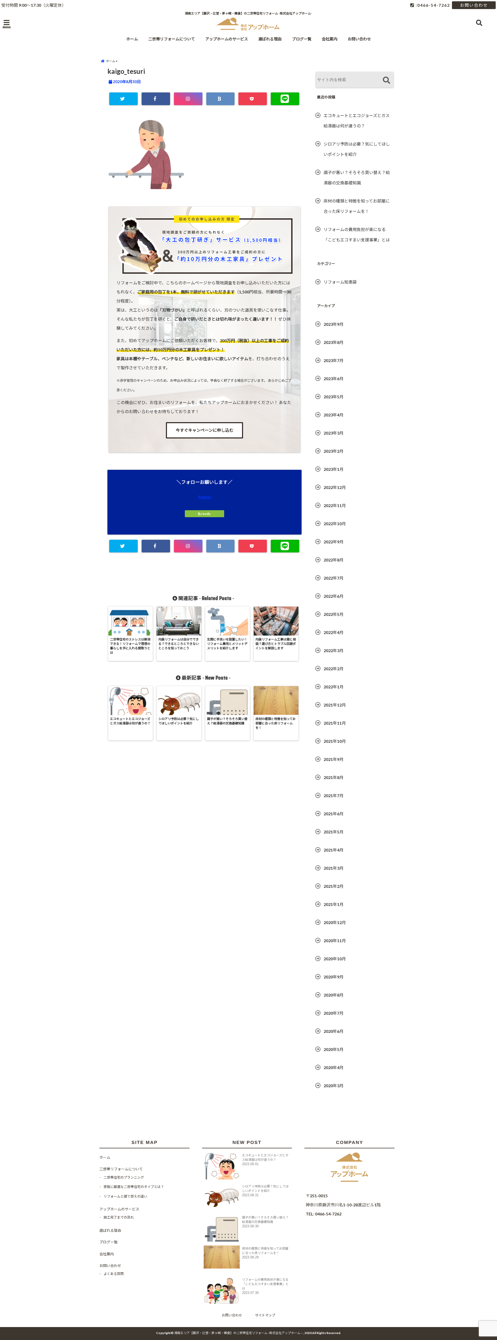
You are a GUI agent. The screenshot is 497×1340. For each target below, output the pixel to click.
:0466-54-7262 (432, 5)
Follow (204, 496)
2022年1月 (333, 686)
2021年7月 (333, 795)
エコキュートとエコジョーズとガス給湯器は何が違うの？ (357, 120)
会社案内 (329, 39)
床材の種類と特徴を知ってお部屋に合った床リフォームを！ (357, 206)
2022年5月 (333, 614)
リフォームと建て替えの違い (125, 1196)
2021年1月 (333, 904)
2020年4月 (333, 1067)
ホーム (132, 39)
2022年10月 (335, 523)
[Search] (386, 80)
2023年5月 (333, 396)
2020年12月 (335, 922)
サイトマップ (265, 1315)
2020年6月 (333, 1031)
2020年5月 (333, 1049)
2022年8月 (333, 559)
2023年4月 (333, 414)
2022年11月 (335, 505)
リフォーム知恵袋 (340, 281)
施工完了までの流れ (119, 1217)
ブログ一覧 (301, 39)
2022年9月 (333, 541)
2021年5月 (333, 831)
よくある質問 (114, 1274)
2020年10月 (335, 958)
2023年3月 (333, 432)
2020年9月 (333, 976)
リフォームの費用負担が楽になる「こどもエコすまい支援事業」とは (357, 234)
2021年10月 (335, 741)
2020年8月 (333, 994)
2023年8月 (333, 342)
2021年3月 (333, 868)
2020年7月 (333, 1013)
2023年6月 (333, 378)
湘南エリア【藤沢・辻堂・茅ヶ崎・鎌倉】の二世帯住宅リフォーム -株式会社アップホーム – (238, 1333)
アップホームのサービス (226, 39)
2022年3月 (333, 650)
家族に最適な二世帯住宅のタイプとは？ (134, 1187)
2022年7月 (333, 577)
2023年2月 (333, 451)
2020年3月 (333, 1085)
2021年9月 (333, 759)
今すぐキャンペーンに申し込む (204, 430)
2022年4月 (333, 632)
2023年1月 (333, 469)
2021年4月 (333, 849)
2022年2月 (333, 668)
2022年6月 (333, 596)
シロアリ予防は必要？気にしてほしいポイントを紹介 (357, 149)
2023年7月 (333, 360)
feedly (206, 514)
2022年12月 (335, 487)
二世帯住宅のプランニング (124, 1177)
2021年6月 (333, 813)
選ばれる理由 (270, 39)
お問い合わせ (474, 5)
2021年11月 (335, 723)
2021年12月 (335, 704)
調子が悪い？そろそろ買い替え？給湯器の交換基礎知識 (357, 177)
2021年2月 (333, 886)
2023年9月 (333, 324)
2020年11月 (335, 940)
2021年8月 (333, 777)
